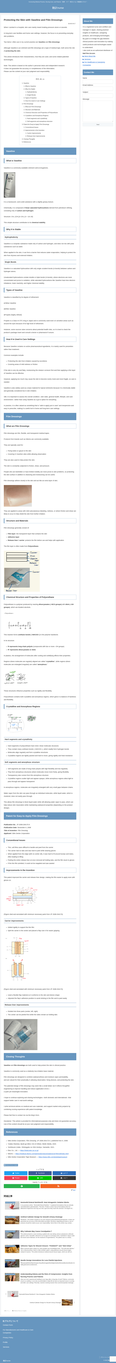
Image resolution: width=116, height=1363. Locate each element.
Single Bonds (31, 95)
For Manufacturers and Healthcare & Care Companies (18, 1331)
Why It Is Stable (30, 89)
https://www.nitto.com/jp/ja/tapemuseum (53, 1157)
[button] (64, 1178)
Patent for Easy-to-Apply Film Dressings (36, 124)
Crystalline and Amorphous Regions (36, 115)
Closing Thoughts (29, 139)
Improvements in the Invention (34, 130)
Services (6, 1347)
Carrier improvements (34, 133)
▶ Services (87, 59)
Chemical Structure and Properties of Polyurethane (41, 112)
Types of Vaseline (31, 98)
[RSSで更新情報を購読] (58, 1186)
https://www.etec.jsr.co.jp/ (29, 1150)
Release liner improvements (36, 136)
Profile (5, 1342)
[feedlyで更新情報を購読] (22, 1186)
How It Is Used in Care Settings (35, 101)
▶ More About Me (89, 56)
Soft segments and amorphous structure (39, 121)
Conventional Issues (31, 127)
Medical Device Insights (11, 1165)
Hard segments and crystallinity (37, 118)
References (27, 142)
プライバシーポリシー (107, 1357)
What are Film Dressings (33, 106)
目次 (37, 79)
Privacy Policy (8, 1337)
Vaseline (26, 83)
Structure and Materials (32, 109)
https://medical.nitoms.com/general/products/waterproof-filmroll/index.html (42, 1154)
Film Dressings (28, 104)
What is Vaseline (30, 86)
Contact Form (8, 1325)
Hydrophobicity (32, 92)
